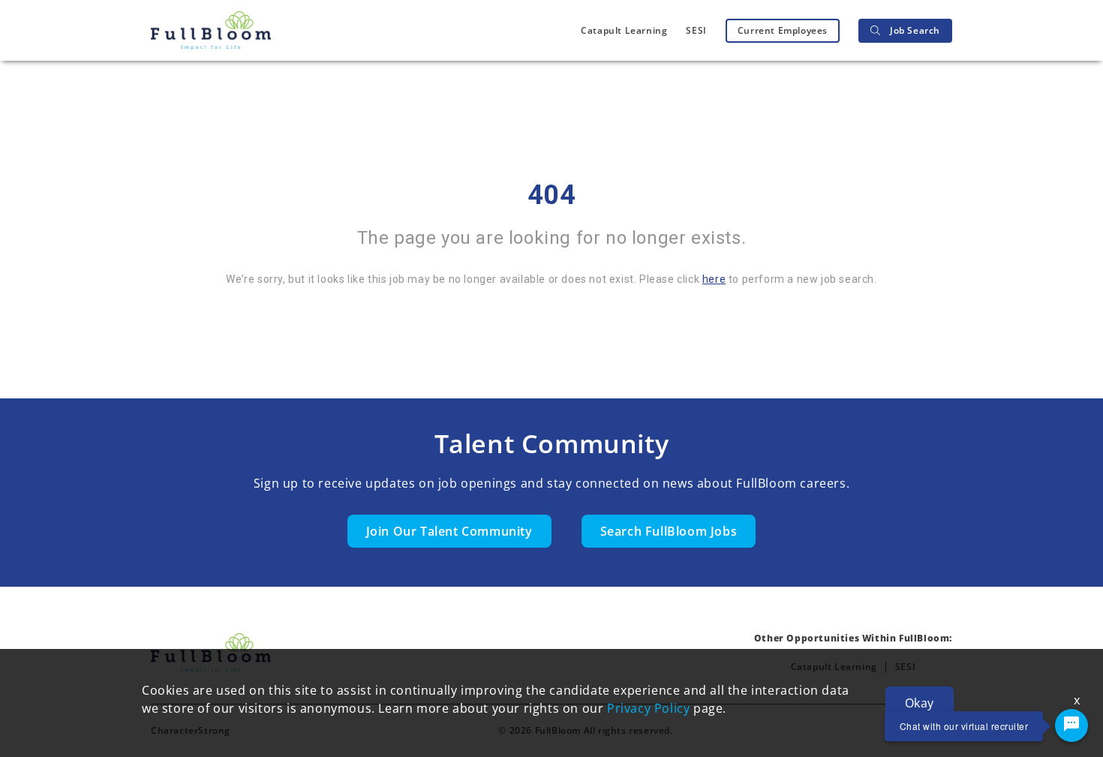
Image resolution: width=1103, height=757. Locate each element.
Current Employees (783, 30)
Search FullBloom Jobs (669, 531)
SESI (696, 30)
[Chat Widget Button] (1071, 725)
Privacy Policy (648, 708)
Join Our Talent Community (449, 531)
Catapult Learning (624, 30)
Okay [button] (919, 703)
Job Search (915, 30)
